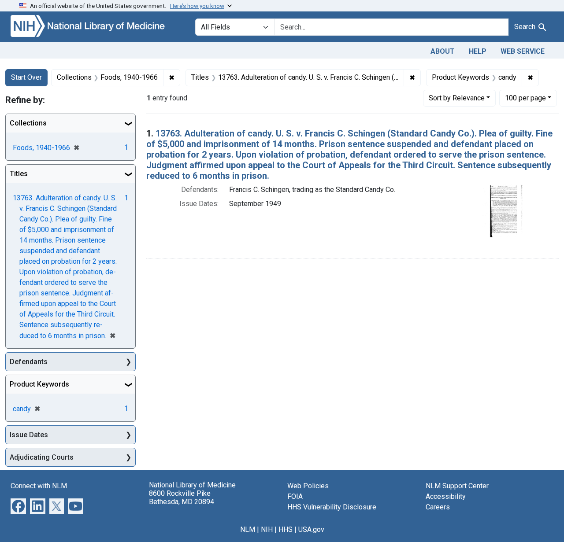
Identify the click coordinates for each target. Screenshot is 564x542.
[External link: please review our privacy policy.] (18, 505)
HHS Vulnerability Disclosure (331, 507)
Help (477, 51)
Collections (28, 123)
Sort (457, 98)
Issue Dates (29, 435)
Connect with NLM (39, 486)
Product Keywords (39, 384)
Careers (438, 507)
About (442, 51)
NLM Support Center (457, 486)
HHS (285, 529)
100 (525, 97)
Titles (19, 174)
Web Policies (308, 486)
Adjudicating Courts (42, 457)
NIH (267, 529)
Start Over (26, 77)
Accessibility (446, 496)
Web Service (523, 51)
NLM (247, 529)
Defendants (29, 362)
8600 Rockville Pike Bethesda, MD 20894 (181, 497)
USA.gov (311, 529)
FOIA (295, 496)
